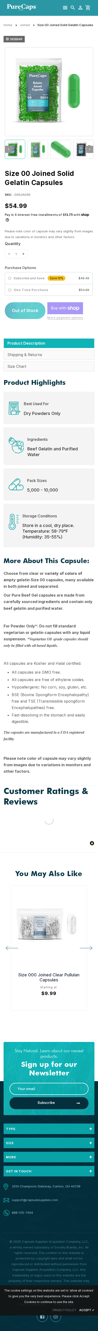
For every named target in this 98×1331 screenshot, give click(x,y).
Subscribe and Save (29, 278)
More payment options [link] (65, 317)
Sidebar (16, 39)
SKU (8, 194)
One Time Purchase (31, 290)
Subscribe (46, 1103)
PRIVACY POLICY (64, 1310)
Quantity (12, 243)
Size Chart (16, 366)
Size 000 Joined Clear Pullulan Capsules (48, 977)
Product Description (26, 343)
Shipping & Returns (24, 354)
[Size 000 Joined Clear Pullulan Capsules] (49, 924)
